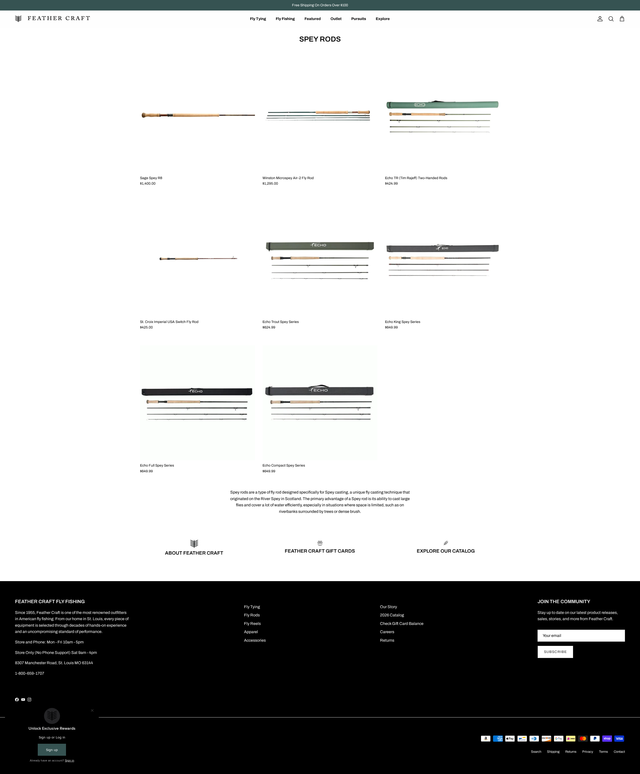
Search (536, 751)
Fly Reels (252, 623)
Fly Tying (258, 19)
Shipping (553, 751)
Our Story (388, 607)
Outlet (336, 19)
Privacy (587, 751)
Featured (312, 19)
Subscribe (555, 652)
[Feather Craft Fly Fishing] (52, 19)
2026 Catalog (392, 615)
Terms (603, 751)
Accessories (255, 640)
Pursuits (358, 19)
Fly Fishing (285, 19)
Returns (387, 640)
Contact (619, 751)
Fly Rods (252, 615)
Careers (387, 632)
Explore (383, 19)
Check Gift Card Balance (402, 623)
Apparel (251, 632)
